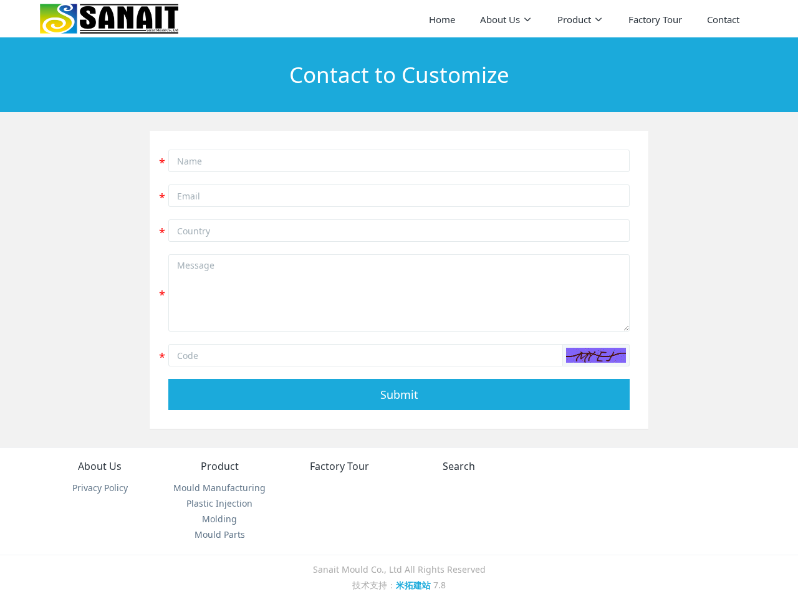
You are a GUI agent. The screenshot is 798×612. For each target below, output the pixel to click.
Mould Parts (220, 534)
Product (220, 466)
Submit (399, 394)
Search (459, 466)
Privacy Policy (100, 488)
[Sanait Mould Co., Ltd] (109, 18)
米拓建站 (414, 585)
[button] (596, 355)
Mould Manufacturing (219, 488)
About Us (100, 466)
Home (442, 19)
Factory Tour (339, 466)
